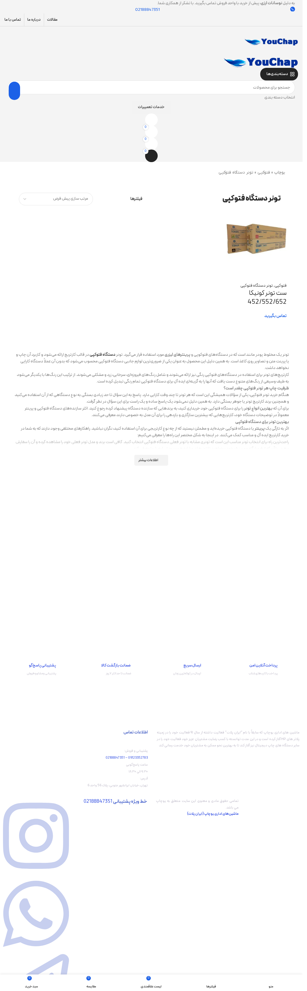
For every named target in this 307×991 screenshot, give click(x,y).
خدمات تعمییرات (151, 107)
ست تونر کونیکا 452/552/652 (267, 297)
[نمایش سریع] (264, 269)
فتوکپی (264, 172)
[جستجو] (14, 91)
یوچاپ (279, 172)
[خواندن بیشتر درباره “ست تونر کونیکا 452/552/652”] (279, 326)
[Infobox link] (264, 671)
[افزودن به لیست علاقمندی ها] (249, 269)
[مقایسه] (279, 269)
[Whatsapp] (36, 950)
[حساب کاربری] (151, 52)
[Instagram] (36, 872)
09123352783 (138, 757)
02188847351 (115, 757)
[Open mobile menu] (151, 32)
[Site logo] (271, 41)
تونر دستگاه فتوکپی (256, 285)
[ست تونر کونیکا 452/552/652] (256, 238)
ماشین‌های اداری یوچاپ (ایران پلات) (213, 814)
